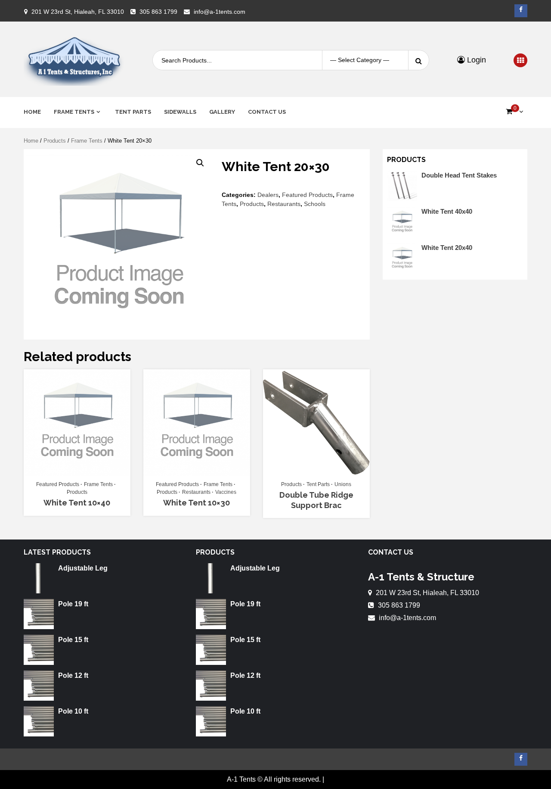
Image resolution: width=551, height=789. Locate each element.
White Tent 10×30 (196, 502)
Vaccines (225, 492)
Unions (342, 484)
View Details (73, 472)
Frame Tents (74, 112)
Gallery (222, 112)
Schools (314, 203)
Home (32, 112)
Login (475, 60)
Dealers (268, 194)
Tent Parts (133, 112)
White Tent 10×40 (76, 502)
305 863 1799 (158, 11)
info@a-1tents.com (219, 11)
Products (54, 140)
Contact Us (267, 112)
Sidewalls (180, 112)
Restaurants (283, 203)
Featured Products (307, 194)
